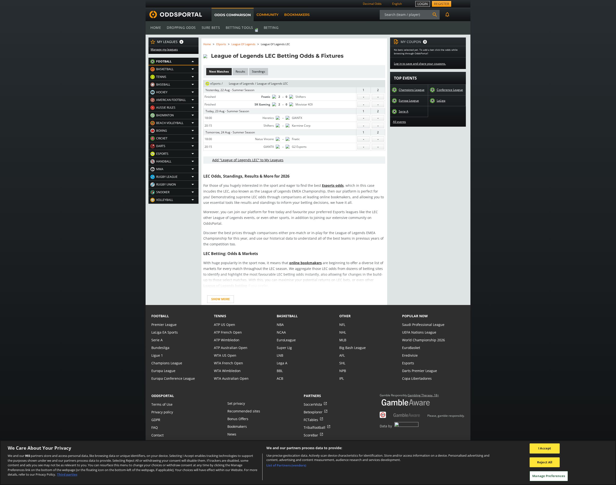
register (441, 3)
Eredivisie (410, 355)
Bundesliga (160, 347)
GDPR (155, 419)
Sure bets (211, 27)
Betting (271, 27)
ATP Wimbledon (226, 340)
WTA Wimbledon (227, 370)
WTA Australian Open (231, 378)
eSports (221, 44)
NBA (280, 324)
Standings (258, 71)
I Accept (544, 448)
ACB (280, 378)
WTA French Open (228, 363)
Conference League (450, 90)
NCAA (281, 332)
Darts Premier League (419, 370)
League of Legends (243, 44)
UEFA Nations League (419, 332)
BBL (280, 370)
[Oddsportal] (174, 14)
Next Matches (219, 71)
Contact (157, 435)
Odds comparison (232, 15)
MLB (342, 340)
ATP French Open (228, 332)
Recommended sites (243, 411)
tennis (220, 316)
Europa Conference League (173, 378)
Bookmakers (297, 14)
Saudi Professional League (423, 324)
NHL (342, 332)
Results (240, 71)
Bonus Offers (237, 419)
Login (422, 3)
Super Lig (284, 347)
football (160, 316)
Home (155, 27)
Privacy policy (162, 412)
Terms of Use (162, 404)
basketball (287, 316)
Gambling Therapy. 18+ (423, 395)
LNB (280, 355)
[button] (173, 61)
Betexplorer (313, 412)
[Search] (435, 14)
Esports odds (333, 185)
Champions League (411, 90)
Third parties (67, 474)
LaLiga (441, 101)
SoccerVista (313, 404)
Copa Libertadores (417, 378)
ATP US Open (224, 324)
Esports (408, 363)
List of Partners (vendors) (286, 465)
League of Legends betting (225, 285)
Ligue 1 (157, 355)
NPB (342, 370)
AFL (342, 355)
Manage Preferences (548, 476)
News (231, 434)
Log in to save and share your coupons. (420, 64)
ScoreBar (311, 435)
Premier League (164, 324)
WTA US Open (225, 355)
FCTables (311, 419)
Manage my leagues (164, 49)
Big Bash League (352, 347)
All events (399, 122)
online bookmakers (305, 263)
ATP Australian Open (230, 347)
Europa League (409, 101)
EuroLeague (286, 340)
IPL (341, 378)
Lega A (282, 363)
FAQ (154, 427)
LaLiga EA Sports (164, 332)
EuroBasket (411, 347)
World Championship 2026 (423, 340)
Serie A (403, 111)
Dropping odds (181, 27)
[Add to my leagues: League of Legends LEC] (348, 55)
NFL (342, 324)
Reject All (544, 462)
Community (267, 14)
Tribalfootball (314, 427)
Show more (220, 299)
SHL (342, 363)
